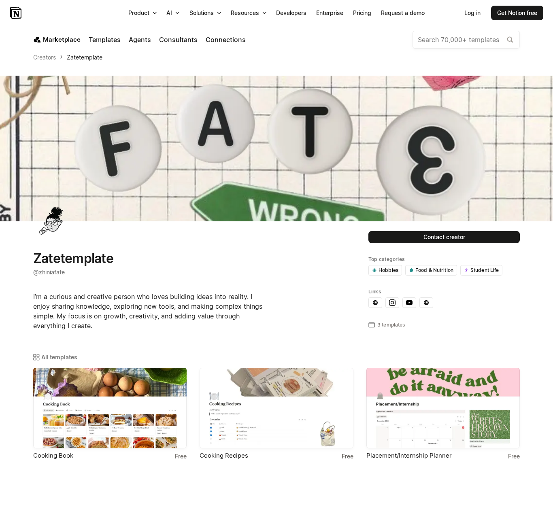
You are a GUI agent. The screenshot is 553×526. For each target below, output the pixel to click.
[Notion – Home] (16, 13)
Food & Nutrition (434, 270)
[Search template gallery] (510, 39)
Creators (44, 57)
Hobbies (388, 270)
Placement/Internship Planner (409, 455)
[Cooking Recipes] (276, 408)
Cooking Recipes (224, 455)
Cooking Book (53, 455)
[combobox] (466, 40)
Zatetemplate (84, 57)
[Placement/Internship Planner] (443, 408)
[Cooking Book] (110, 408)
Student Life (484, 270)
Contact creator (444, 236)
